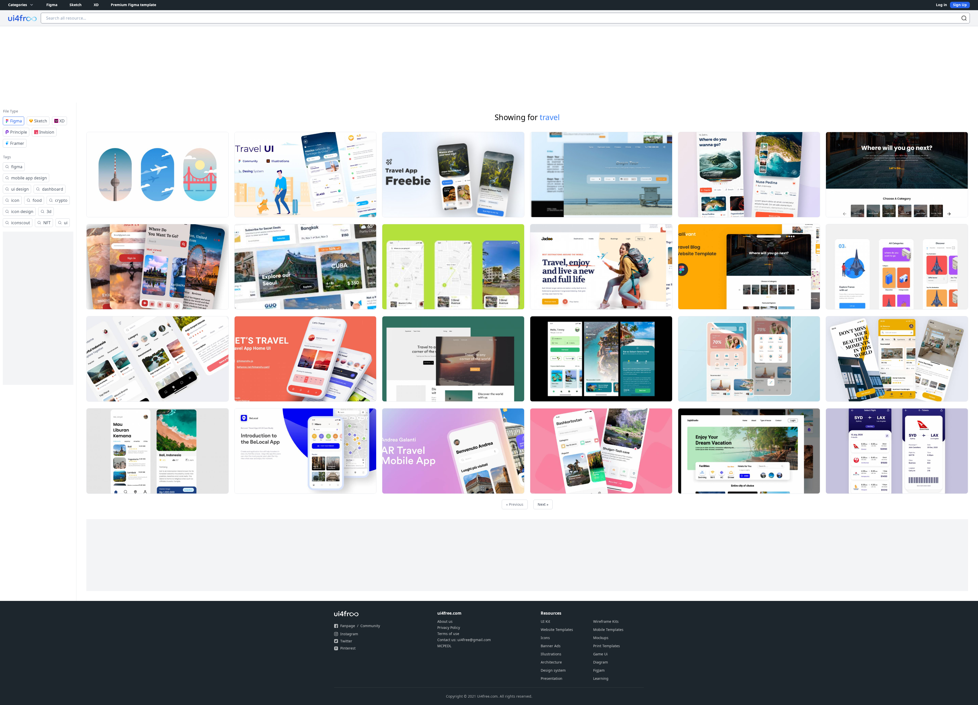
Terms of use (448, 633)
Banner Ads (551, 645)
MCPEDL (444, 645)
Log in (941, 4)
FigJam (599, 670)
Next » (543, 504)
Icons (545, 637)
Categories (17, 4)
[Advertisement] (489, 64)
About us (445, 621)
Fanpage (347, 625)
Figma (51, 4)
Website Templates (557, 629)
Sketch (76, 4)
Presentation (551, 678)
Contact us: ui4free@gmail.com (464, 639)
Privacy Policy (448, 627)
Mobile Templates (608, 629)
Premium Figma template (133, 4)
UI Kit (545, 621)
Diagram (600, 662)
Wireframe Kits (606, 621)
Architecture (551, 662)
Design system (553, 670)
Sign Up (960, 4)
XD (96, 4)
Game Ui (600, 654)
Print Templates (606, 645)
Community (370, 625)
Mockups (600, 637)
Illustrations (551, 654)
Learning (600, 678)
